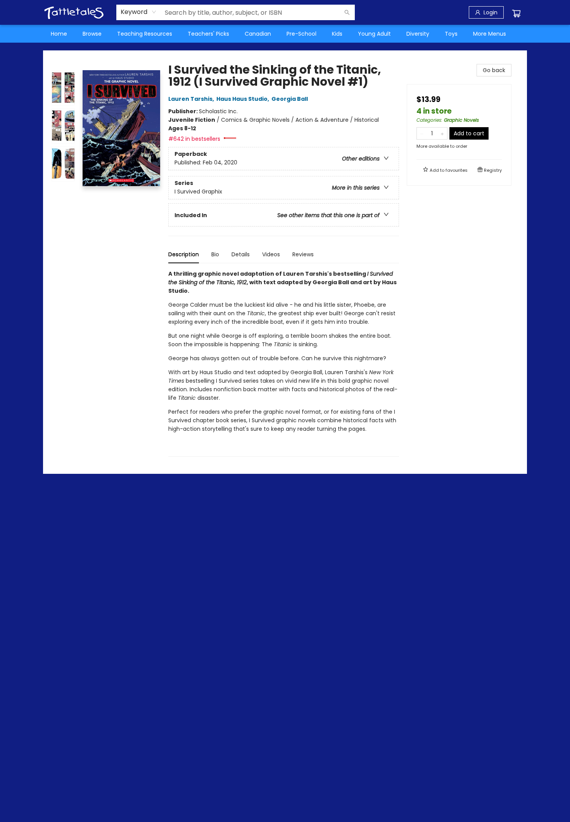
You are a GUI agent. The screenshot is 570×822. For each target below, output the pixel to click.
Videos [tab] (271, 254)
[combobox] (138, 12)
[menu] (285, 34)
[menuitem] (59, 34)
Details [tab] (240, 254)
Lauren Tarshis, (191, 99)
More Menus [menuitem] (489, 34)
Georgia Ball (289, 99)
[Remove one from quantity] (422, 133)
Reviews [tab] (303, 254)
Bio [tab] (215, 254)
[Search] (347, 12)
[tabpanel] (283, 363)
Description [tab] (183, 254)
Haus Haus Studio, (243, 99)
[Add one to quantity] (442, 133)
